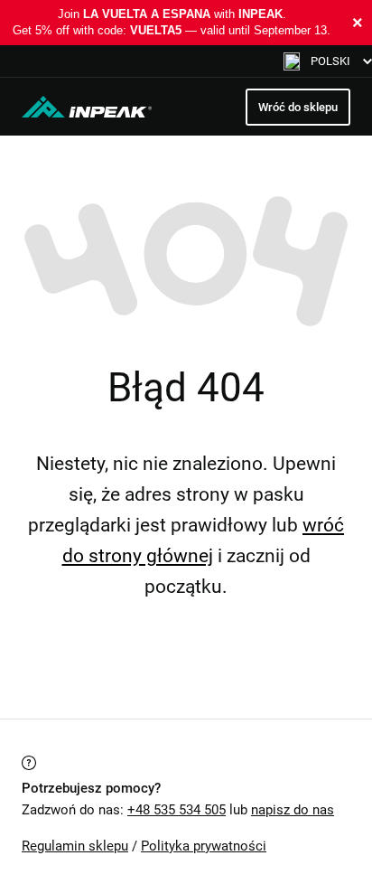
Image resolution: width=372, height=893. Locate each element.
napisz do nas (292, 810)
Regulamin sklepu (75, 846)
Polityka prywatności (203, 846)
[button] (328, 61)
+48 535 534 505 (176, 810)
